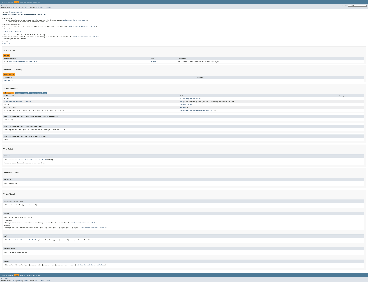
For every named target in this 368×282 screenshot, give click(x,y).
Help (39, 2)
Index (35, 2)
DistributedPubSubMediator (11, 31)
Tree (21, 2)
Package (10, 2)
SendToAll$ (7, 80)
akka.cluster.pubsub (15, 12)
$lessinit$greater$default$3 (190, 99)
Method (25, 7)
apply (182, 101)
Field (14, 7)
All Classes (4, 5)
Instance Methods (22, 93)
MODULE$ (153, 61)
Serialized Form (7, 44)
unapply (183, 110)
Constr (19, 7)
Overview (4, 2)
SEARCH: (344, 5)
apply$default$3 (186, 104)
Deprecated (28, 2)
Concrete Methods (39, 93)
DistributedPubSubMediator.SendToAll (74, 20)
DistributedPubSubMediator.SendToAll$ (23, 61)
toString (183, 107)
